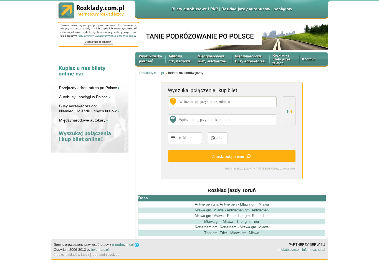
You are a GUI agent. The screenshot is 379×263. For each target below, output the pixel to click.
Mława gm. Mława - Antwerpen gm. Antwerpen (232, 210)
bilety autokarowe (283, 168)
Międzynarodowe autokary (83, 120)
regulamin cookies (105, 255)
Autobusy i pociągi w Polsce (84, 97)
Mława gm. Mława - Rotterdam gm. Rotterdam (232, 216)
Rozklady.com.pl (90, 10)
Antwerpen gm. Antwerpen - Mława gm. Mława (232, 204)
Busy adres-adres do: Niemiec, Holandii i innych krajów (88, 108)
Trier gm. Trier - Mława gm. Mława (231, 233)
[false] (289, 110)
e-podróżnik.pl (123, 245)
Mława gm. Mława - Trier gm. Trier (231, 221)
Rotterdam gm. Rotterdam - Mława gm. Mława (232, 227)
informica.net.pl (313, 250)
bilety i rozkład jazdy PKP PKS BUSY (249, 168)
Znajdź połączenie (228, 156)
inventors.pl (100, 250)
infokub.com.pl (289, 250)
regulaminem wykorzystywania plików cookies (106, 35)
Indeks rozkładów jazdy (71, 255)
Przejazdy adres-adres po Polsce (88, 87)
